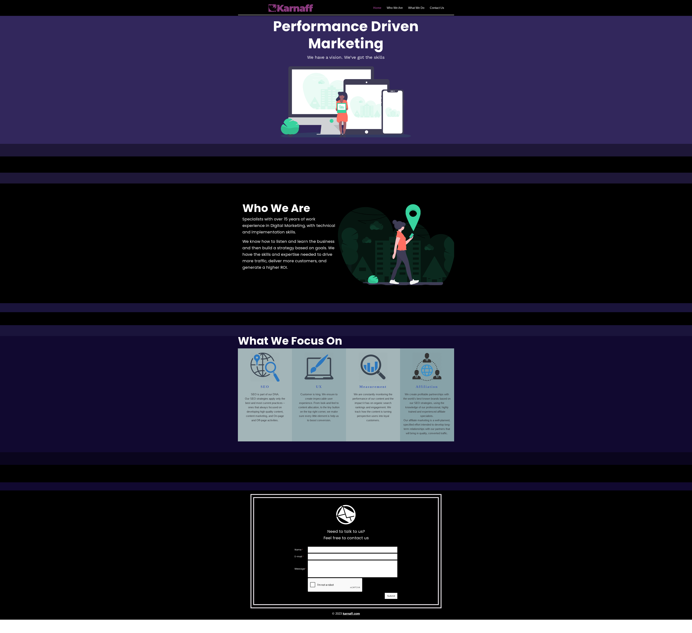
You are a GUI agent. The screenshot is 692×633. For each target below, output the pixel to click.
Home (377, 7)
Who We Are (395, 7)
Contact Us (437, 7)
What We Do (416, 7)
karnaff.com (351, 613)
